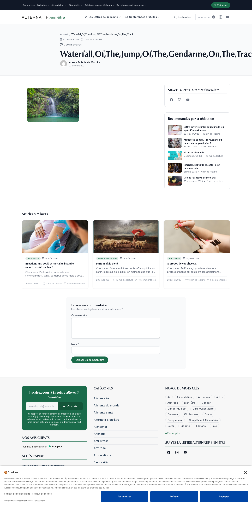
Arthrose (100, 448)
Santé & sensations (107, 258)
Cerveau (172, 414)
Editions (201, 425)
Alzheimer (100, 426)
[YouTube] (227, 17)
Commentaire (79, 315)
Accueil (64, 34)
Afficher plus (173, 433)
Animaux (99, 433)
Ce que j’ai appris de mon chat (200, 177)
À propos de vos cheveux (181, 263)
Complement (175, 420)
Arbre (219, 397)
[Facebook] (214, 17)
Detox (170, 425)
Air (169, 397)
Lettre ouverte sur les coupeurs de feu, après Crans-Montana (204, 128)
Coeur (208, 414)
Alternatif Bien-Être (106, 419)
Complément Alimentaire (204, 420)
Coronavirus (33, 258)
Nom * (75, 344)
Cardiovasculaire (203, 408)
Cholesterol (191, 414)
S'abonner (222, 5)
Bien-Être (189, 402)
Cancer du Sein (176, 408)
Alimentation (102, 398)
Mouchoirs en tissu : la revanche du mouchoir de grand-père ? (203, 141)
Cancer (206, 402)
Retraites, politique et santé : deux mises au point (202, 166)
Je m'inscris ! (70, 406)
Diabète (185, 425)
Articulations (102, 455)
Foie (214, 425)
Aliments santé (103, 412)
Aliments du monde (106, 405)
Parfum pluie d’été (107, 263)
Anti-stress (174, 258)
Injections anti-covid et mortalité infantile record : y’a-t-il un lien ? (49, 265)
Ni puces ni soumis (194, 152)
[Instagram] (220, 17)
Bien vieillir (101, 462)
